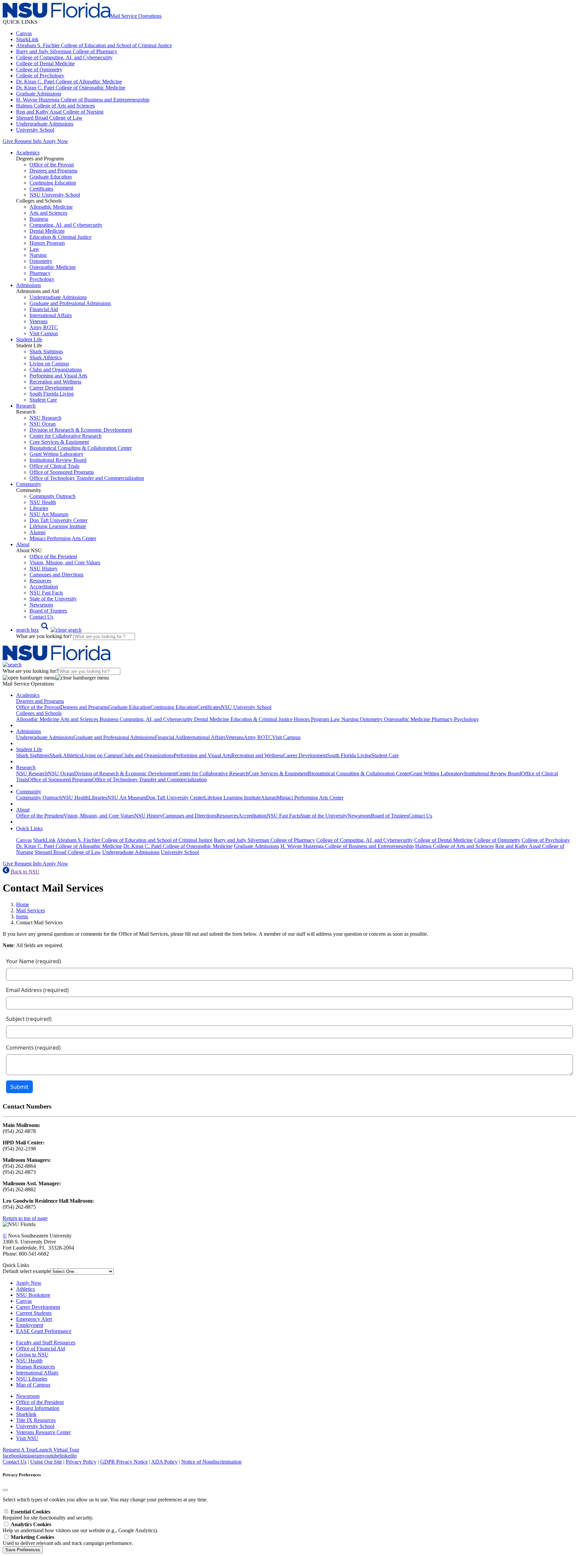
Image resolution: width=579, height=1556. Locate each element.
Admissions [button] (28, 285)
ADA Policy (164, 1462)
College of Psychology (40, 75)
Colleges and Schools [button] (39, 713)
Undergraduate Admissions (44, 124)
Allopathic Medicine (51, 207)
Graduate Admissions (38, 93)
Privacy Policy (81, 1462)
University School (35, 130)
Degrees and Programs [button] (40, 701)
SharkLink (27, 39)
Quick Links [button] (29, 828)
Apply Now (55, 141)
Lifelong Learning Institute (57, 526)
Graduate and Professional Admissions (70, 303)
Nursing (38, 255)
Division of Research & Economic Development (80, 430)
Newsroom (41, 605)
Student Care (43, 400)
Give (8, 141)
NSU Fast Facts (46, 592)
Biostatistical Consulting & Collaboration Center (80, 448)
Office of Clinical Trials (54, 466)
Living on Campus (49, 363)
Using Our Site (46, 1462)
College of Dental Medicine (45, 63)
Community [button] (28, 484)
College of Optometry (39, 69)
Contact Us (41, 617)
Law (34, 249)
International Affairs (50, 315)
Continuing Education (52, 183)
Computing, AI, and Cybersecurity (66, 225)
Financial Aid (43, 309)
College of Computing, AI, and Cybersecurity (64, 57)
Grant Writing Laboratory (56, 454)
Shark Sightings (46, 351)
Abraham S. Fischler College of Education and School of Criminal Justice (94, 45)
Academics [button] (28, 152)
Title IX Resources (36, 1420)
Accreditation (43, 586)
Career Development (51, 388)
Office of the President (53, 556)
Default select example (27, 1271)
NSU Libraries (31, 1379)
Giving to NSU (32, 1354)
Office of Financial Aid (40, 1348)
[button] (48, 630)
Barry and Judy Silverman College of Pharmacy (66, 51)
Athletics (25, 1289)
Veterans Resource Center (43, 1432)
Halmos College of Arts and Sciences (55, 106)
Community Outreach (52, 496)
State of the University (53, 599)
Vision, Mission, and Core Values (64, 562)
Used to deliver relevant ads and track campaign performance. (68, 1540)
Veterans (38, 321)
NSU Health (42, 502)
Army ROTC (43, 327)
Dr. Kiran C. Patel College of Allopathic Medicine (69, 81)
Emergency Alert (34, 1319)
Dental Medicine (47, 231)
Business (38, 219)
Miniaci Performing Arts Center (62, 538)
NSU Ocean (42, 424)
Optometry (40, 261)
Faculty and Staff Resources (45, 1342)
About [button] (22, 544)
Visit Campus (43, 333)
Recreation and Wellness (55, 381)
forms (22, 916)
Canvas (24, 33)
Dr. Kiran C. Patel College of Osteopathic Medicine (70, 87)
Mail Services (30, 910)
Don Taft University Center (58, 520)
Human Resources (35, 1366)
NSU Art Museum (48, 514)
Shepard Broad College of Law (49, 118)
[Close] (5, 1490)
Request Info (28, 141)
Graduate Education (50, 177)
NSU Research (45, 418)
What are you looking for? (44, 636)
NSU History (43, 568)
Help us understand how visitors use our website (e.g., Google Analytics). (80, 1527)
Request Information (37, 1408)
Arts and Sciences (48, 213)
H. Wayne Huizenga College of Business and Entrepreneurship (82, 99)
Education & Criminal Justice (60, 237)
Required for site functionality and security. (48, 1514)
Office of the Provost (51, 164)
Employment (29, 1325)
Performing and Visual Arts (58, 375)
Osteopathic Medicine (52, 267)
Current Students (34, 1313)
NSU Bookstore (33, 1295)
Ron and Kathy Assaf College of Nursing (60, 112)
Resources (40, 580)
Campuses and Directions (56, 574)
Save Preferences (22, 1549)
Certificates (41, 189)
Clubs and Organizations (55, 369)
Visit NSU (27, 1438)
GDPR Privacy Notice (124, 1462)
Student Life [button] (29, 339)
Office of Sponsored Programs (61, 472)
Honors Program (47, 243)
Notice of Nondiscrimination (211, 1462)
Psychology (41, 279)
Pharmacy (40, 273)
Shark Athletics (45, 357)
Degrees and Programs (53, 170)
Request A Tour (19, 1450)
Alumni (37, 532)
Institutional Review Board (57, 460)
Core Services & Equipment (59, 442)
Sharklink (26, 1414)
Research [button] (26, 406)
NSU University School (54, 195)
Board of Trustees (48, 611)
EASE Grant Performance (43, 1331)
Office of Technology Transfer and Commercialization (86, 478)
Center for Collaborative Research (65, 436)
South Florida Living (51, 394)
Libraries (38, 508)
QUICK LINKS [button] (20, 22)
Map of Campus (33, 1385)
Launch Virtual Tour (57, 1450)
